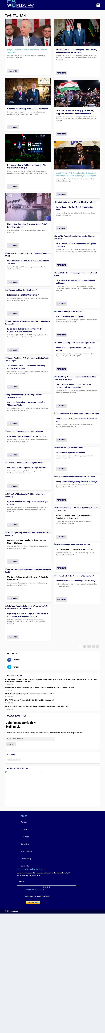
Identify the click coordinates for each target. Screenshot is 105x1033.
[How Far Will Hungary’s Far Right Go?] (77, 311)
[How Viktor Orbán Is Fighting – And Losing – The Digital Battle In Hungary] (28, 148)
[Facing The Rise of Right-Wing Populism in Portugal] (77, 476)
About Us (24, 822)
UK (12, 58)
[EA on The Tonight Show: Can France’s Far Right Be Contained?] (77, 237)
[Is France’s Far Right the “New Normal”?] (28, 290)
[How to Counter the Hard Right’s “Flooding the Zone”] (77, 202)
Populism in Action (30, 56)
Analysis (27, 112)
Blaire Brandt (13, 171)
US (14, 58)
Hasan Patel (12, 56)
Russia (43, 230)
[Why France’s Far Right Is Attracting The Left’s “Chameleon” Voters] (28, 396)
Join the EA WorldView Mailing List (21, 725)
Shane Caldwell (62, 425)
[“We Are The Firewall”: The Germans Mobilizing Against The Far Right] (28, 359)
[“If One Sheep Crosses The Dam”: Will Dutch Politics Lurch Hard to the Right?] (77, 378)
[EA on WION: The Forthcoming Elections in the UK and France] (77, 274)
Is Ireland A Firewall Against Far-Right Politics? (26, 468)
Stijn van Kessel (14, 583)
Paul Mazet (12, 298)
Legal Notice (25, 837)
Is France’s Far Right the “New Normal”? (23, 295)
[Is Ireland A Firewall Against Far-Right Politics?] (28, 463)
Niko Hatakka (61, 584)
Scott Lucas (12, 230)
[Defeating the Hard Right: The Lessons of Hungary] (28, 91)
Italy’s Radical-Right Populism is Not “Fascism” (75, 549)
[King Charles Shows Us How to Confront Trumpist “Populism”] (28, 32)
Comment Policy (26, 859)
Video (89, 58)
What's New (36, 173)
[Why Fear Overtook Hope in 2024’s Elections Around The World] (28, 254)
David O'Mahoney (14, 471)
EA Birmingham (35, 112)
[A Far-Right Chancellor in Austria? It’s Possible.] (28, 431)
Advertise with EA (26, 851)
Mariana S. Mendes (63, 485)
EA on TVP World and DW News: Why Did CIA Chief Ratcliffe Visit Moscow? (29, 700)
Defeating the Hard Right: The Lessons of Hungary (27, 109)
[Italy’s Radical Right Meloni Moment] (77, 448)
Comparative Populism (36, 546)
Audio (27, 335)
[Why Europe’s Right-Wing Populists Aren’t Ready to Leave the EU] (28, 571)
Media (14, 337)
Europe (42, 112)
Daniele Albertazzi (14, 546)
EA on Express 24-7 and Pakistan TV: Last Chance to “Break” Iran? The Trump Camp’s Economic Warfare (39, 687)
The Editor (24, 829)
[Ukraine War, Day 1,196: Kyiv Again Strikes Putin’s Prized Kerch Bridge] (28, 207)
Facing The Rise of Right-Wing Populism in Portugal (76, 481)
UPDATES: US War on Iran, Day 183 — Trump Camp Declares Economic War (29, 694)
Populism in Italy (33, 510)
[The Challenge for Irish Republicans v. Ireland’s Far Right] (77, 413)
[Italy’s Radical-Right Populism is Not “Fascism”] (77, 544)
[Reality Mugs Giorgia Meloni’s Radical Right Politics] (77, 343)
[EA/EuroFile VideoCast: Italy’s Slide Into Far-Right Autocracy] (28, 495)
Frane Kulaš (12, 440)
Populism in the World (25, 114)
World (17, 58)
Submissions (25, 844)
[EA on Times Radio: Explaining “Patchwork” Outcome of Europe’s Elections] (28, 322)
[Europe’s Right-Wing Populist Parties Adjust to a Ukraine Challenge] (28, 534)
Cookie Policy (25, 866)
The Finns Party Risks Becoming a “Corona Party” (76, 581)
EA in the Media (43, 335)
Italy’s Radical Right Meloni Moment (70, 453)
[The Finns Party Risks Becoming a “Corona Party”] (77, 576)
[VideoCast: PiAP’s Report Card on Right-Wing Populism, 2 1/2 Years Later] (77, 509)
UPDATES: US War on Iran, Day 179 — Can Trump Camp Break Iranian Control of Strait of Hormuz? (37, 706)
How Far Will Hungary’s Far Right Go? (70, 316)
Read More (13, 71)
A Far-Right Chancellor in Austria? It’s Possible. (26, 436)
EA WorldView (14, 911)
